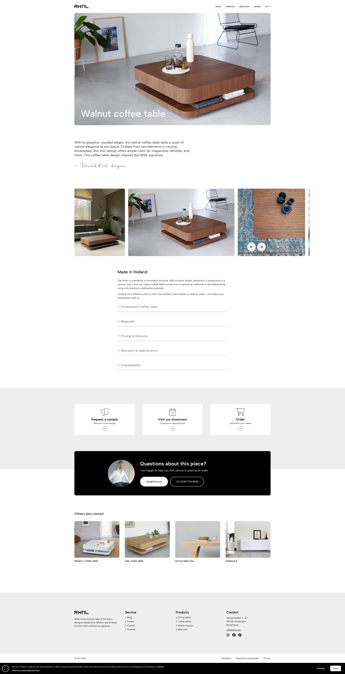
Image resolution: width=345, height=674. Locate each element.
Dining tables (184, 617)
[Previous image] (251, 247)
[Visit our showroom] (172, 428)
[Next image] (261, 247)
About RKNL (244, 6)
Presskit (131, 629)
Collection (230, 6)
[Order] (240, 428)
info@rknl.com (154, 481)
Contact (257, 6)
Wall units (182, 629)
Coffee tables (184, 621)
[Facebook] (234, 635)
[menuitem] (218, 6)
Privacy (130, 621)
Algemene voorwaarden (247, 658)
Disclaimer (226, 658)
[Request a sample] (104, 428)
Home (218, 6)
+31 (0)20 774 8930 (187, 481)
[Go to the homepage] (81, 6)
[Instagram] (228, 635)
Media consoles (185, 625)
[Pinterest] (240, 635)
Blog (129, 617)
